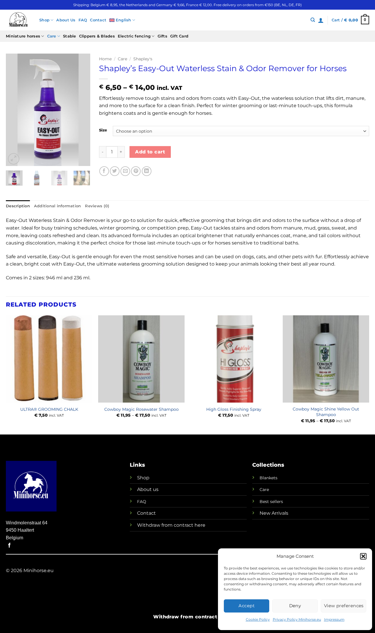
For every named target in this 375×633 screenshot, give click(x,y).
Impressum (334, 619)
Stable (69, 36)
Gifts (162, 36)
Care (51, 36)
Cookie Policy (258, 619)
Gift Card (179, 36)
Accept (246, 605)
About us (147, 489)
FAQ (83, 20)
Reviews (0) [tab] (97, 206)
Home (105, 59)
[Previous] (15, 110)
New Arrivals (274, 513)
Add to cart (150, 152)
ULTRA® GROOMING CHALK (49, 409)
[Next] (81, 110)
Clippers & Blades (97, 36)
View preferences (344, 605)
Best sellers (271, 501)
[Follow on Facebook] (9, 545)
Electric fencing (134, 36)
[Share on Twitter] (115, 171)
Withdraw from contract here (171, 525)
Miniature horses (23, 36)
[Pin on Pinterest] (136, 171)
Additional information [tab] (57, 206)
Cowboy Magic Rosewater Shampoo (141, 409)
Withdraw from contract (185, 617)
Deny (295, 605)
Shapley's (142, 59)
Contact (98, 20)
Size (103, 130)
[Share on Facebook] (104, 171)
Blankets (268, 477)
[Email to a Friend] (125, 171)
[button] (363, 556)
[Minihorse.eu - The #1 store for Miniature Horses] (18, 20)
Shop (44, 20)
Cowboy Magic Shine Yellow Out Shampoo (326, 411)
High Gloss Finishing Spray (233, 409)
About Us (65, 20)
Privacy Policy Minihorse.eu (297, 619)
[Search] (313, 19)
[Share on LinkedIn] (146, 171)
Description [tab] (18, 206)
